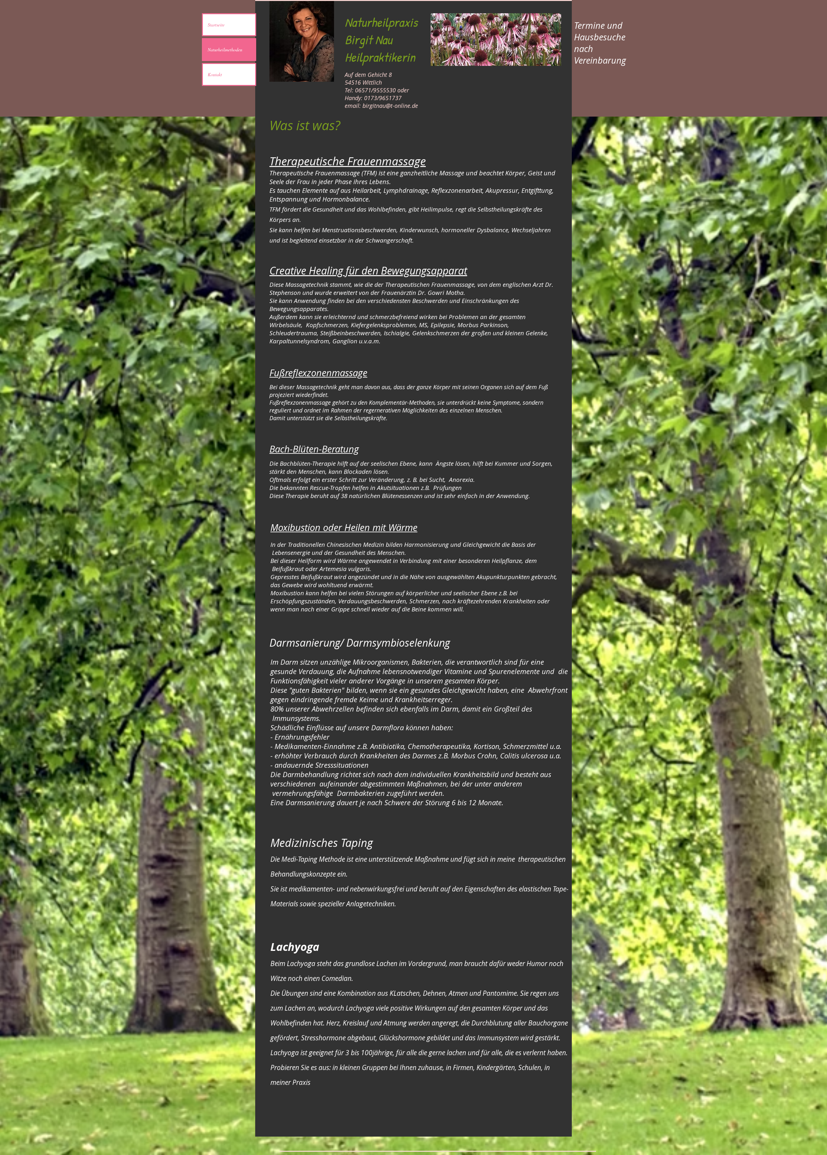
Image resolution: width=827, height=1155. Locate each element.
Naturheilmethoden (225, 50)
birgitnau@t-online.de (390, 105)
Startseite (216, 25)
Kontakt (215, 74)
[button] (496, 39)
